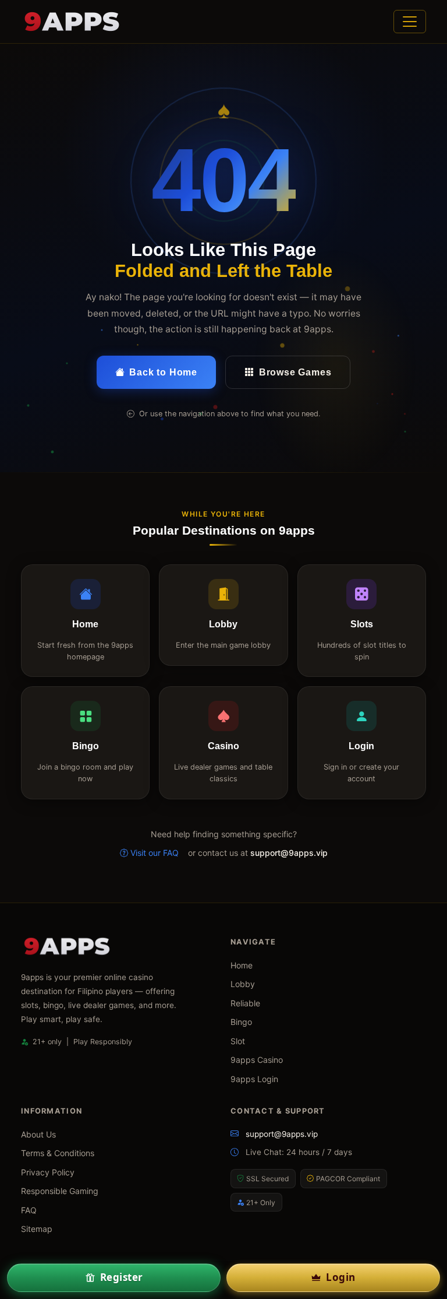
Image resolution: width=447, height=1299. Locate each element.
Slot (237, 1041)
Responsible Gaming (59, 1191)
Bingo (241, 1022)
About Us (38, 1134)
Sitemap (36, 1229)
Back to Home (163, 372)
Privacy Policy (47, 1172)
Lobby (242, 984)
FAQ (29, 1210)
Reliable (245, 1003)
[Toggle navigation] (409, 21)
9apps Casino (256, 1060)
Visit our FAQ (154, 853)
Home (241, 965)
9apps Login (254, 1079)
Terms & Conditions (57, 1153)
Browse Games (295, 372)
